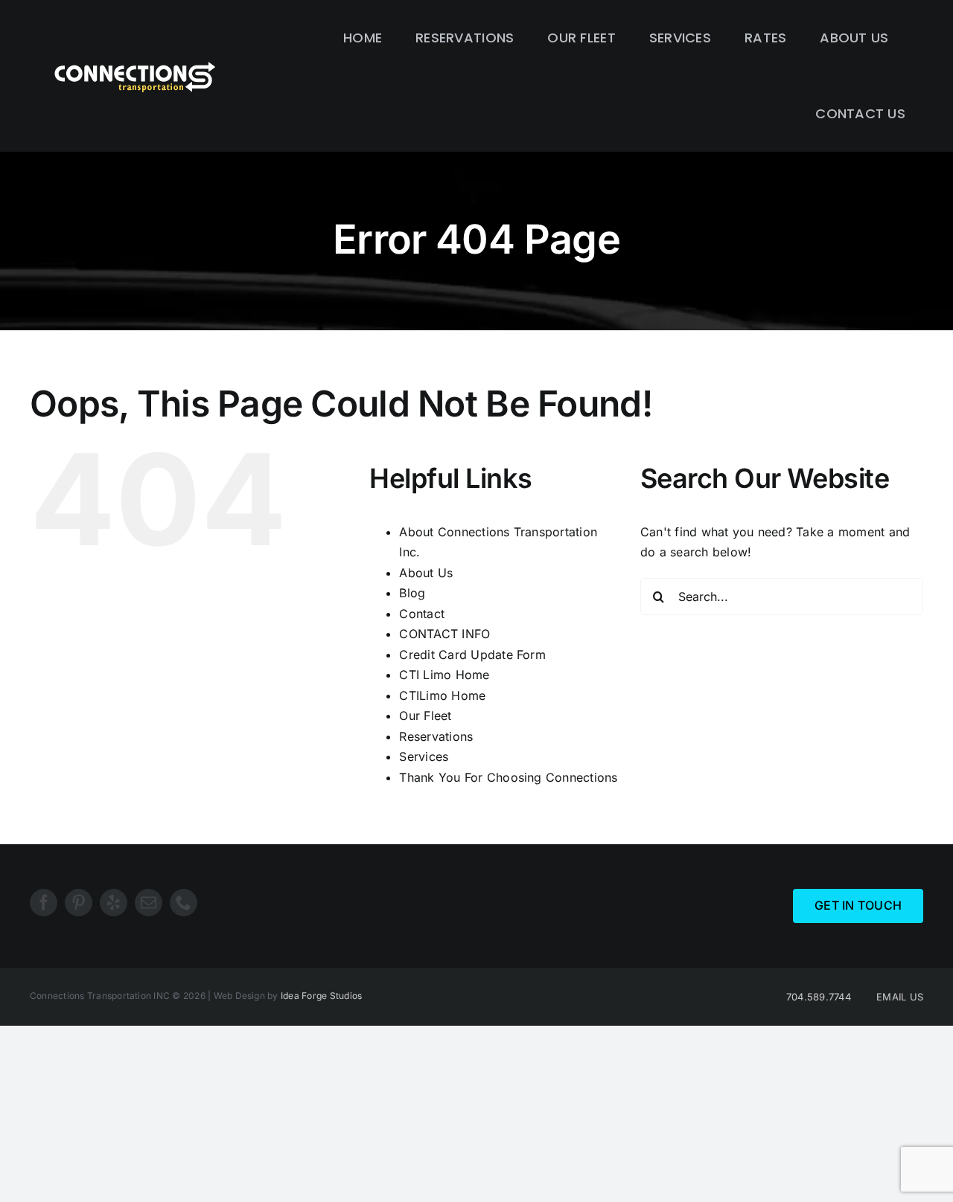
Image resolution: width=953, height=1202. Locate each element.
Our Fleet (425, 715)
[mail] (148, 902)
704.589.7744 (818, 997)
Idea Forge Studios (321, 995)
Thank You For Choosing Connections (508, 777)
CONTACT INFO (444, 633)
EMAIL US (899, 997)
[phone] (183, 902)
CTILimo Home (442, 695)
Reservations (436, 736)
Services (423, 756)
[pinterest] (78, 902)
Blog (412, 592)
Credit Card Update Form (472, 654)
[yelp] (113, 902)
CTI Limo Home (444, 674)
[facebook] (43, 902)
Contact (421, 613)
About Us (426, 572)
